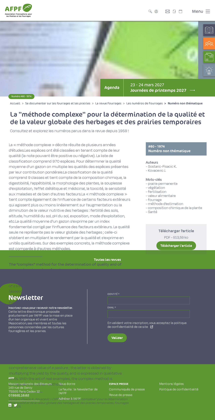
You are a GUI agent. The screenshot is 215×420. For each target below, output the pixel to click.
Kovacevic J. (157, 170)
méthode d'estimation (165, 203)
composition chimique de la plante (175, 207)
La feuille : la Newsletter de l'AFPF (78, 391)
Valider (117, 338)
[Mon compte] (160, 11)
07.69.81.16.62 (18, 395)
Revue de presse (120, 395)
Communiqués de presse (127, 389)
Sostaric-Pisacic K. (162, 166)
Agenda (111, 87)
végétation (156, 187)
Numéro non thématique (169, 148)
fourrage (155, 199)
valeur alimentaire (162, 195)
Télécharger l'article (176, 245)
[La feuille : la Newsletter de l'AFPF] (175, 11)
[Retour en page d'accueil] (18, 10)
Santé (152, 211)
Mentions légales (171, 384)
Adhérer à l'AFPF (70, 399)
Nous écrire (67, 384)
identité (113, 294)
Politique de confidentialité (178, 389)
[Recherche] (151, 11)
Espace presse (118, 384)
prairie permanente (163, 183)
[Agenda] (184, 11)
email (112, 307)
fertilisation (157, 191)
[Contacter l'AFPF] (168, 11)
